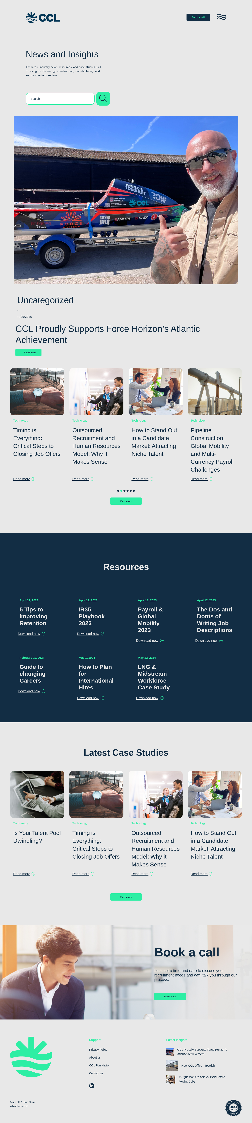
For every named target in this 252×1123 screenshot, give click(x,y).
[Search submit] (103, 99)
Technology (20, 420)
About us (95, 1057)
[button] (118, 491)
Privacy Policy (98, 1049)
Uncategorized (45, 300)
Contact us (96, 1073)
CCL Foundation (99, 1065)
